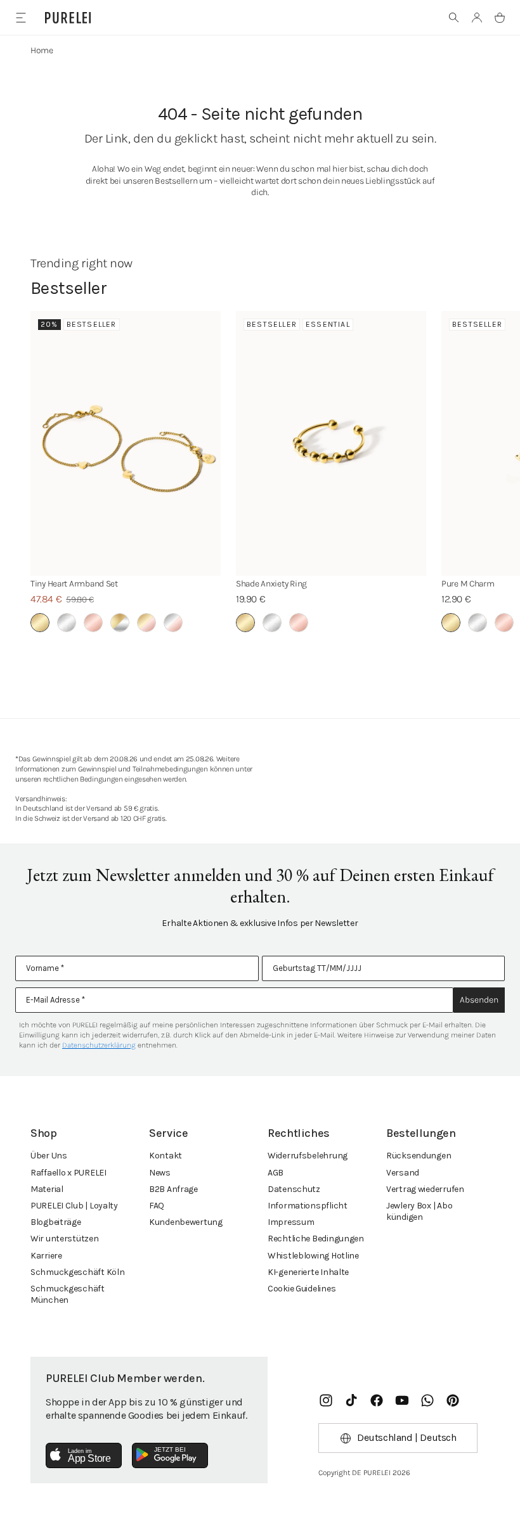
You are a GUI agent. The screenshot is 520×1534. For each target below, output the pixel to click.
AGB (275, 1172)
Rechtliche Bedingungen (316, 1238)
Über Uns (48, 1155)
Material (46, 1189)
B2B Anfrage (173, 1189)
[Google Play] (170, 1455)
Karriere (46, 1255)
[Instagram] (326, 1400)
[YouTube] (402, 1400)
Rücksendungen (418, 1155)
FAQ (156, 1205)
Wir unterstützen (64, 1238)
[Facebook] (376, 1400)
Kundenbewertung (186, 1222)
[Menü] (20, 17)
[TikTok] (351, 1400)
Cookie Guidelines (301, 1288)
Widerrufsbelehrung (308, 1155)
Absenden (479, 999)
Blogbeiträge (55, 1222)
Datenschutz (294, 1189)
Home (41, 50)
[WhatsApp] (427, 1400)
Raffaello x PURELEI (68, 1172)
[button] (454, 18)
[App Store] (84, 1455)
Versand (402, 1172)
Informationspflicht (308, 1205)
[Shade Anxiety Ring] (331, 443)
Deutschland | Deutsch (407, 1437)
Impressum (291, 1222)
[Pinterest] (452, 1400)
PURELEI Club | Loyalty (74, 1205)
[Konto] (477, 18)
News (160, 1172)
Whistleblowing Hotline (313, 1255)
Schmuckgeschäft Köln (77, 1272)
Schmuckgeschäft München (67, 1294)
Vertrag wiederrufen (425, 1189)
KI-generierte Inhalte (308, 1272)
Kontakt (165, 1155)
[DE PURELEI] (68, 17)
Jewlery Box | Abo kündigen (419, 1211)
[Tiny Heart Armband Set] (125, 443)
